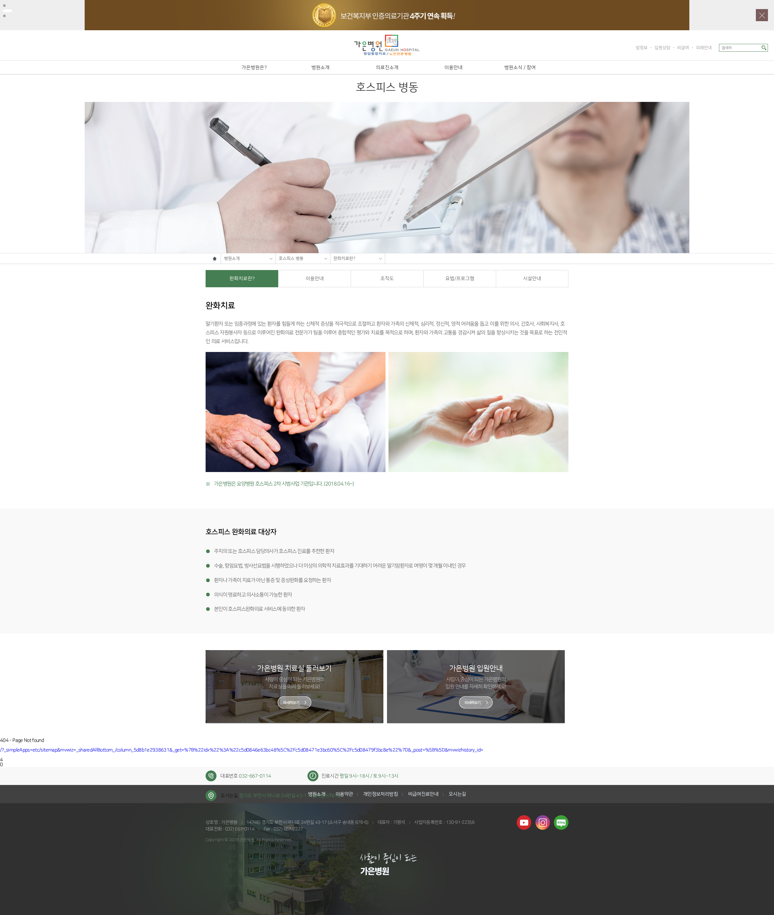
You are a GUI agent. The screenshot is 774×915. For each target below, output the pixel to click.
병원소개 (320, 67)
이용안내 (453, 67)
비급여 (683, 47)
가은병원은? (254, 67)
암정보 (642, 47)
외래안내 (704, 47)
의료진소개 (387, 67)
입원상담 (662, 47)
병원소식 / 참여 (520, 67)
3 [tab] (4, 16)
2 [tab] (7, 10)
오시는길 (457, 794)
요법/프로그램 (459, 278)
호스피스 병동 (291, 258)
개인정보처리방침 (380, 794)
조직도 (387, 278)
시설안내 (532, 278)
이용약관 (344, 794)
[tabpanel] (387, 15)
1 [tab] (4, 5)
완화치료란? (344, 258)
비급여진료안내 (423, 794)
